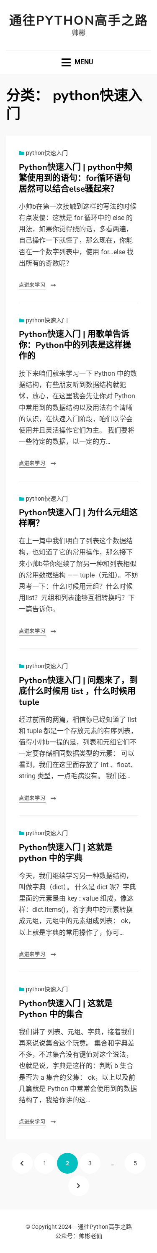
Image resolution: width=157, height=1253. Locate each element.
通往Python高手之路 (78, 20)
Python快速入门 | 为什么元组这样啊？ (78, 518)
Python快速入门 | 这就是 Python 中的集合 (66, 1009)
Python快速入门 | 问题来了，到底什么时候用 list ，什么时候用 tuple (78, 691)
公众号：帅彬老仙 (78, 1236)
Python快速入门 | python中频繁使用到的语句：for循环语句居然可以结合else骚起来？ (75, 178)
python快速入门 (47, 152)
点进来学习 (32, 285)
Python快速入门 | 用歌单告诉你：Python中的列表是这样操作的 (75, 345)
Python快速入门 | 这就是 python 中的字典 (66, 853)
